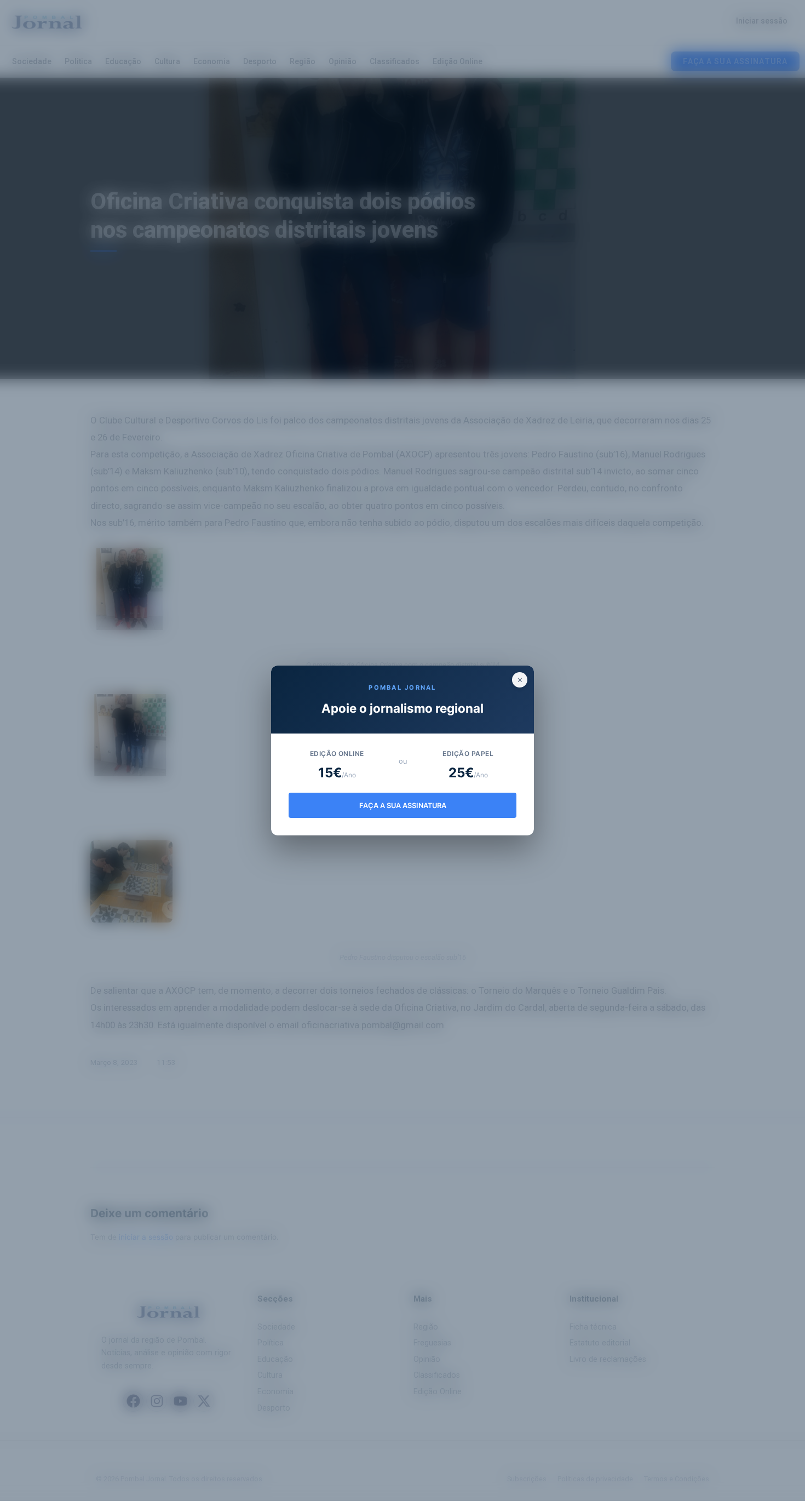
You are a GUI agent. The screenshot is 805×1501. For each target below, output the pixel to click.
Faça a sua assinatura (402, 805)
